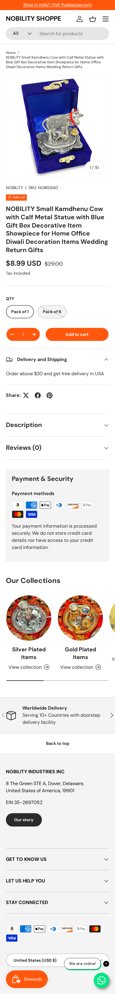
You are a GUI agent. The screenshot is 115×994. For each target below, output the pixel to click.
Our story (24, 819)
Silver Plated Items (29, 653)
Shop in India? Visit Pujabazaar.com (57, 4)
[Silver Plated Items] (28, 618)
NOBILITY (14, 187)
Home (11, 52)
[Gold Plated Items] (80, 618)
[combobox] (57, 33)
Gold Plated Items (80, 653)
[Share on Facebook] (38, 395)
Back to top (57, 743)
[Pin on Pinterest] (49, 395)
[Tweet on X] (26, 395)
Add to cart (76, 334)
